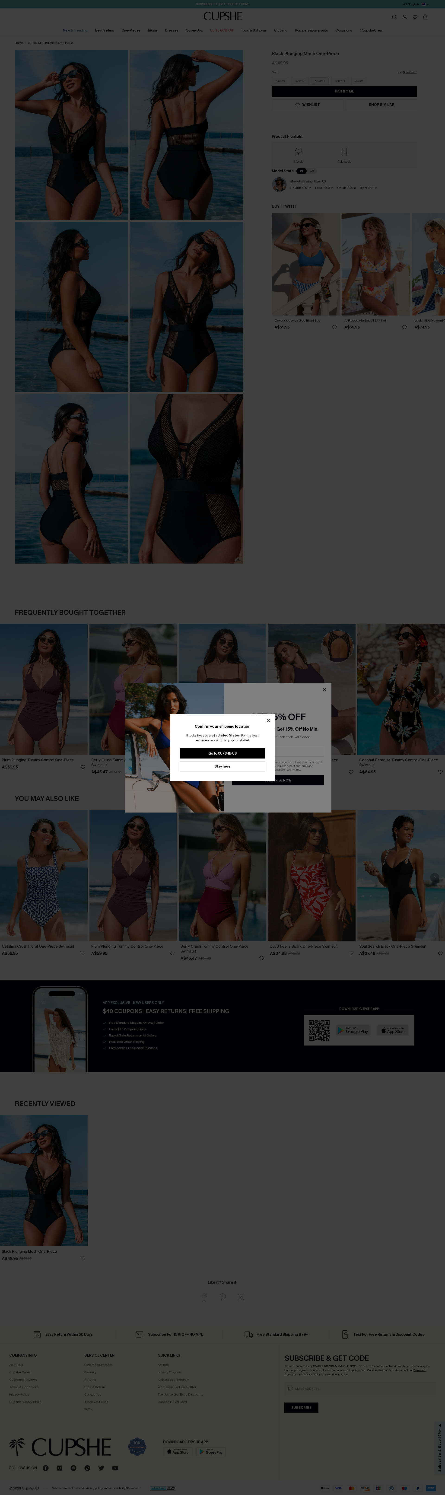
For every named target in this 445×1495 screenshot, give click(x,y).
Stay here (222, 766)
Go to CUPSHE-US (222, 753)
